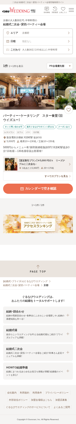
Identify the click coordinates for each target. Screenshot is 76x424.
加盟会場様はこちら (41, 400)
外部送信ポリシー (18, 400)
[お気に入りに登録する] (68, 109)
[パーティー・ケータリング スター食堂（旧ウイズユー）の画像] (38, 91)
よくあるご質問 (62, 407)
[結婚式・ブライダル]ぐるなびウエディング (25, 281)
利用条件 (37, 392)
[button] (38, 315)
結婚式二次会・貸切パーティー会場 (21, 285)
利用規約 (24, 392)
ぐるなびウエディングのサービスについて (28, 407)
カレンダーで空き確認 (40, 188)
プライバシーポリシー (57, 392)
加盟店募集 (61, 400)
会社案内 (12, 392)
